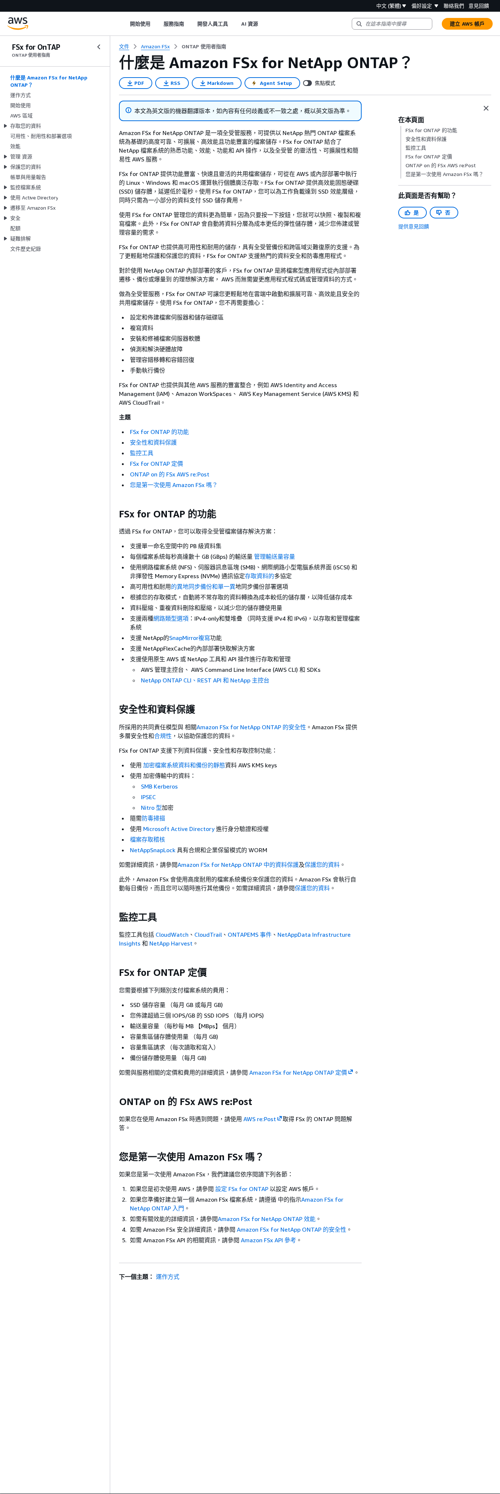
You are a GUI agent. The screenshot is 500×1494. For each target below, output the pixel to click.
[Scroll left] (124, 24)
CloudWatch (172, 934)
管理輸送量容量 (274, 556)
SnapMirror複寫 (189, 637)
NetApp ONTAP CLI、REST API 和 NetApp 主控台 (205, 680)
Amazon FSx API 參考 (268, 1240)
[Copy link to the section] (113, 514)
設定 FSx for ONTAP (241, 1188)
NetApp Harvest (171, 943)
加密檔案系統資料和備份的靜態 (184, 765)
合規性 (163, 735)
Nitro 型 (151, 807)
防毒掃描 (153, 818)
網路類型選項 (171, 618)
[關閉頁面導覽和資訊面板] (486, 108)
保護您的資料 (322, 864)
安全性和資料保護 (153, 442)
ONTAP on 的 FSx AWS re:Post (169, 474)
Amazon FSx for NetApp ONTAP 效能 (267, 1218)
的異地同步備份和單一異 (203, 586)
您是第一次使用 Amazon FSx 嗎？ (174, 484)
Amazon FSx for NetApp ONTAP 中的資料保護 (238, 864)
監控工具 (141, 453)
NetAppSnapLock (152, 850)
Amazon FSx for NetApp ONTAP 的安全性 (251, 727)
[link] (204, 46)
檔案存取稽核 (147, 839)
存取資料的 (259, 576)
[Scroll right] (263, 24)
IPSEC (148, 797)
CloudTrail (208, 934)
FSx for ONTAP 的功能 (159, 431)
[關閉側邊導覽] (99, 47)
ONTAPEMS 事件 (250, 934)
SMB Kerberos (159, 786)
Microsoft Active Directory (178, 828)
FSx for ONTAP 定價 (156, 463)
